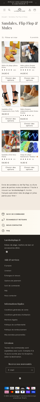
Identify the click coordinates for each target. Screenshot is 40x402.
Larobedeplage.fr (14, 396)
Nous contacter (10, 296)
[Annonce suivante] (35, 3)
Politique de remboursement (15, 330)
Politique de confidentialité (14, 325)
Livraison (7, 271)
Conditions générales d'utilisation (17, 315)
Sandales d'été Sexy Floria (9, 155)
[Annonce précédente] (4, 3)
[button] (4, 10)
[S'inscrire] (31, 370)
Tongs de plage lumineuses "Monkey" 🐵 (29, 155)
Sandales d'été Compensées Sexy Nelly (10, 110)
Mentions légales (11, 320)
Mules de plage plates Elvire (10, 66)
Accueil (4, 17)
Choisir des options (11, 79)
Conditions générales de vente (16, 310)
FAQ (5, 291)
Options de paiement (12, 281)
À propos (8, 266)
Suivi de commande (12, 286)
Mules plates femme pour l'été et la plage (28, 66)
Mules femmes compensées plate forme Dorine (29, 111)
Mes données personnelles (14, 335)
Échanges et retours (12, 276)
